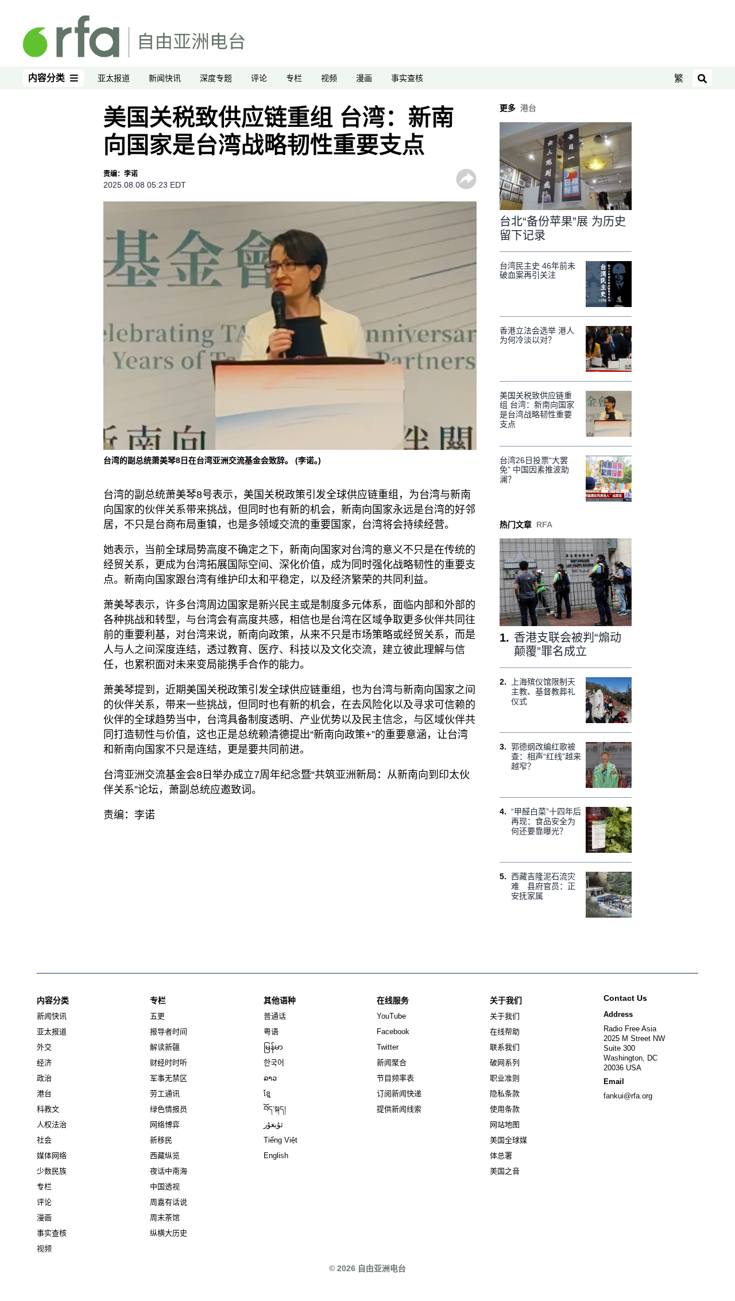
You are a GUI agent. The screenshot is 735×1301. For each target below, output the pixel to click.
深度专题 (216, 78)
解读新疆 (165, 1047)
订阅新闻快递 (399, 1093)
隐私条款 (505, 1093)
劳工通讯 (165, 1093)
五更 (157, 1016)
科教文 (48, 1109)
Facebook (393, 1031)
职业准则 (505, 1078)
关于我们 (505, 1016)
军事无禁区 (168, 1078)
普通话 (275, 1016)
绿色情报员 (168, 1109)
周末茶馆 (165, 1217)
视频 (329, 78)
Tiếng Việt (280, 1140)
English (276, 1155)
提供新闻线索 (399, 1109)
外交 (44, 1047)
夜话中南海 (168, 1171)
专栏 (294, 78)
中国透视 (165, 1186)
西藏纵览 (165, 1155)
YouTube (391, 1016)
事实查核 (407, 78)
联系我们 (505, 1047)
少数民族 (52, 1171)
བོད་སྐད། (275, 1109)
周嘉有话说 (168, 1202)
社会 (44, 1140)
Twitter (388, 1047)
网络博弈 (165, 1124)
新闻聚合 (392, 1062)
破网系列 (505, 1062)
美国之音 (505, 1171)
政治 (44, 1078)
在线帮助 (505, 1031)
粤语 (271, 1031)
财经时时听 (168, 1062)
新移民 (161, 1140)
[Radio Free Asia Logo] (134, 35)
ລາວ (270, 1078)
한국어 (274, 1062)
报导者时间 (168, 1031)
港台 (44, 1093)
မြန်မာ (273, 1047)
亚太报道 (114, 78)
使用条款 (505, 1109)
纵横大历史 (168, 1233)
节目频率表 (395, 1078)
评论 (259, 78)
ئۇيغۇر (273, 1124)
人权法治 (52, 1124)
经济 (44, 1062)
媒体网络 (52, 1155)
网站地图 (505, 1124)
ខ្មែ (267, 1093)
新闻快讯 (165, 78)
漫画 (364, 78)
